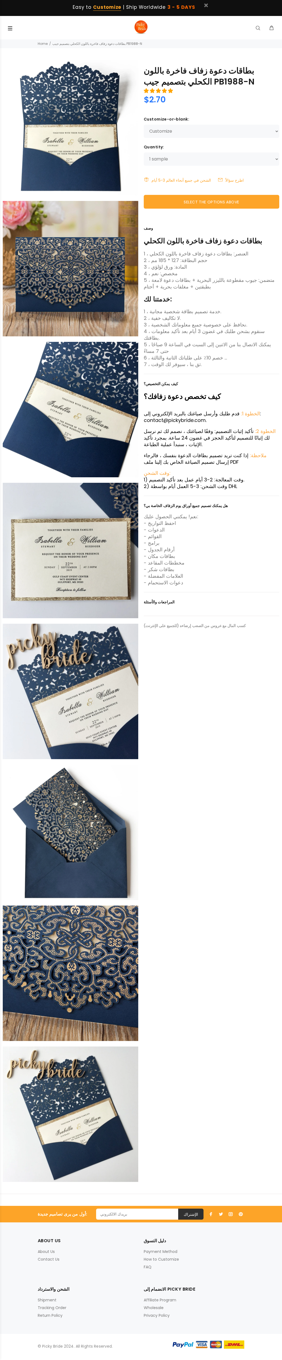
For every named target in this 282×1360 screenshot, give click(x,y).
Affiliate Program (160, 1300)
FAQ (147, 1267)
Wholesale (154, 1307)
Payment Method (160, 1251)
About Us (46, 1251)
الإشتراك (191, 1214)
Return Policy (50, 1315)
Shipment (47, 1300)
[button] (159, 90)
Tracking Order (52, 1307)
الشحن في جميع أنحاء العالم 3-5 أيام (181, 180)
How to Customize (161, 1259)
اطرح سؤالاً (234, 180)
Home (43, 43)
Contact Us (48, 1259)
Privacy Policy (157, 1315)
